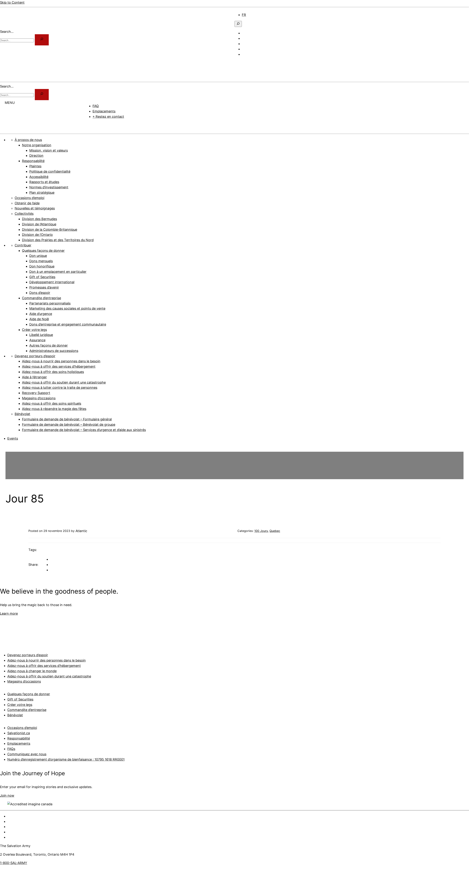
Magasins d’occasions (24, 681)
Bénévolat (15, 715)
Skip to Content (12, 2)
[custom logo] (14, 26)
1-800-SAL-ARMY (13, 863)
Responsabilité (18, 738)
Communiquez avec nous (26, 754)
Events (12, 438)
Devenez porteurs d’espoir (27, 655)
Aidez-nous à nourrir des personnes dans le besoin (46, 660)
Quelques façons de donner (28, 694)
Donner (95, 125)
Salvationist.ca (18, 733)
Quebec (274, 531)
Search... (7, 32)
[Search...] (42, 39)
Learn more (9, 613)
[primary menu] (239, 62)
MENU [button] (10, 103)
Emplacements (104, 111)
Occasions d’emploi (22, 728)
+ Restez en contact (108, 116)
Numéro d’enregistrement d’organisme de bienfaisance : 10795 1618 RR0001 (66, 759)
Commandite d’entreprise (26, 710)
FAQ (96, 106)
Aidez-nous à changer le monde (32, 671)
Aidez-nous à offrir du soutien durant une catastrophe (49, 676)
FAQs (11, 749)
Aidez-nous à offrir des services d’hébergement (44, 666)
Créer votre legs (19, 705)
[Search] (42, 94)
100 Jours (261, 531)
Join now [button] (7, 795)
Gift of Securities (20, 699)
